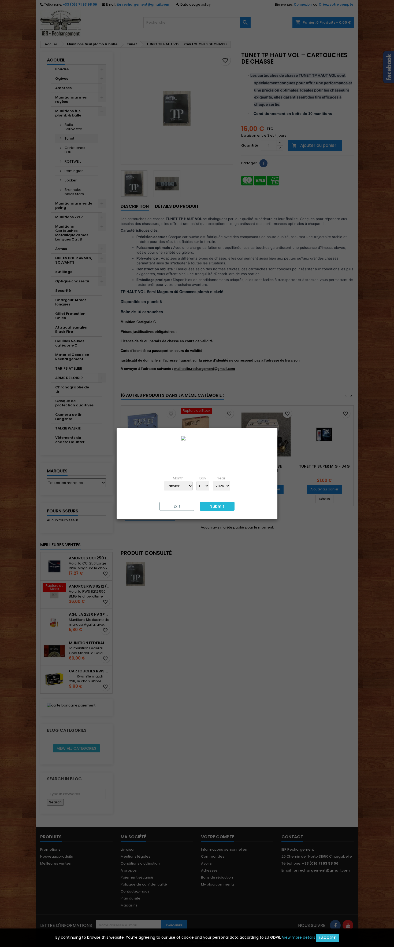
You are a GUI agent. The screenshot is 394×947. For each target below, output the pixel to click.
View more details (298, 937)
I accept (327, 937)
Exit (176, 506)
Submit (217, 506)
